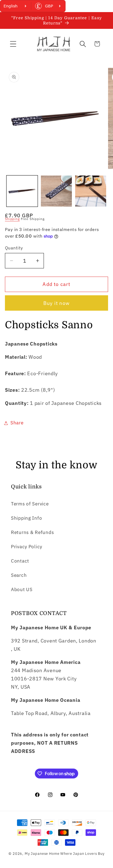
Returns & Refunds (32, 532)
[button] (13, 44)
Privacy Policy (26, 547)
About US (22, 589)
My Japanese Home (42, 853)
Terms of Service (30, 504)
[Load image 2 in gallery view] (56, 191)
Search (19, 575)
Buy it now (56, 303)
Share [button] (17, 423)
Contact (20, 561)
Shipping (12, 219)
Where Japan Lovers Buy (82, 853)
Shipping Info (26, 518)
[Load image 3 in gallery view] (90, 191)
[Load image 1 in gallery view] (22, 191)
